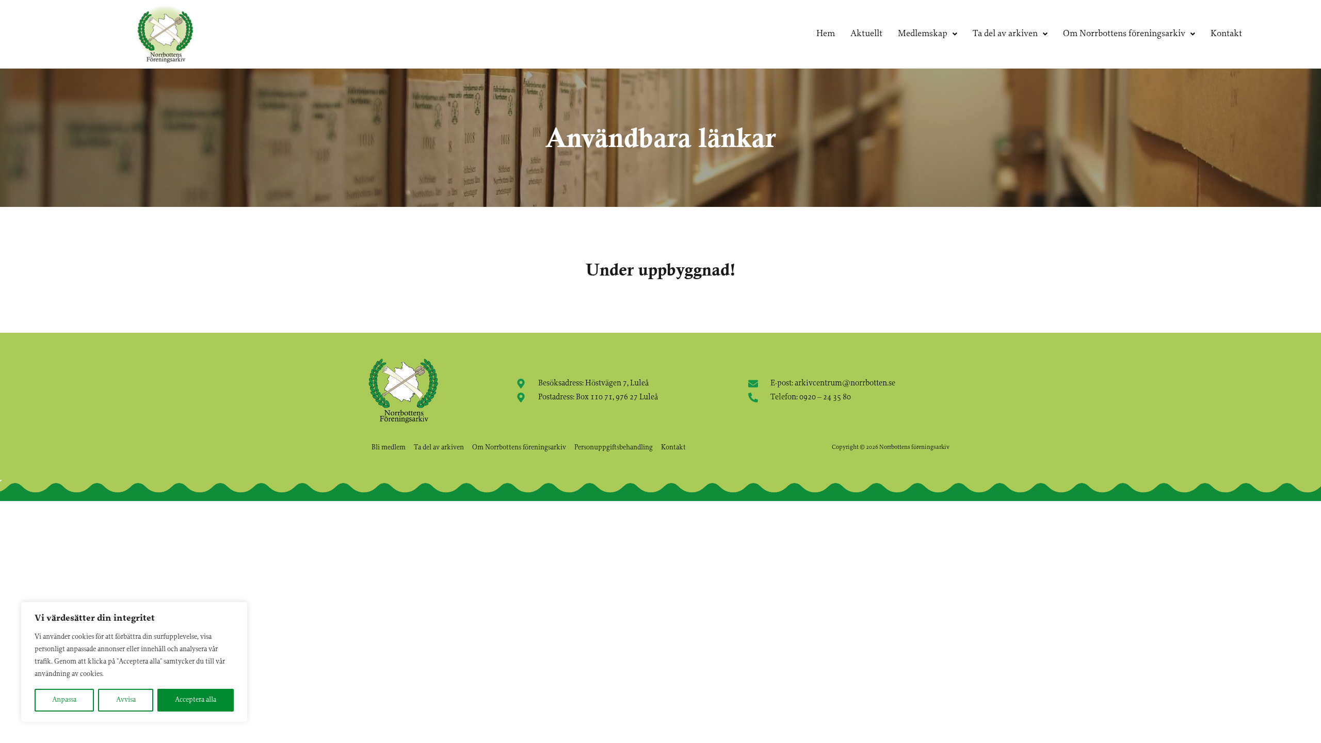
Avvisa (126, 700)
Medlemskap (922, 33)
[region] (134, 662)
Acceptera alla (195, 700)
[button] (927, 34)
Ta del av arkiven (1005, 33)
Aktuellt (866, 33)
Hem (825, 33)
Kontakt (1226, 33)
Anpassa (64, 700)
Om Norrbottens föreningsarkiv (1124, 33)
